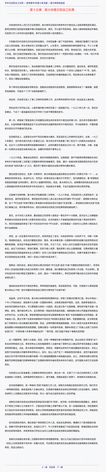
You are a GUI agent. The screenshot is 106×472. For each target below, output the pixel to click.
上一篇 (44, 467)
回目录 (52, 467)
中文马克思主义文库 (14, 3)
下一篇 (60, 467)
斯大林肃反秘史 (57, 3)
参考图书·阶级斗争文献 (37, 3)
